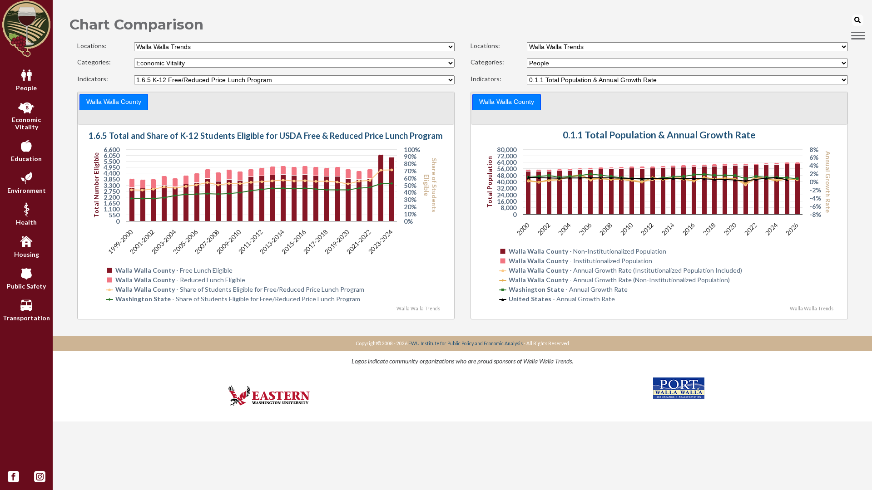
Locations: (92, 45)
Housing (26, 254)
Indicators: (92, 79)
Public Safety (26, 286)
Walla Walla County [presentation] (113, 101)
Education (26, 158)
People (26, 88)
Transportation (26, 318)
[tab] (113, 101)
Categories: (94, 62)
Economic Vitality (26, 123)
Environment (26, 190)
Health (26, 222)
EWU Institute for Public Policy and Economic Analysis (465, 343)
